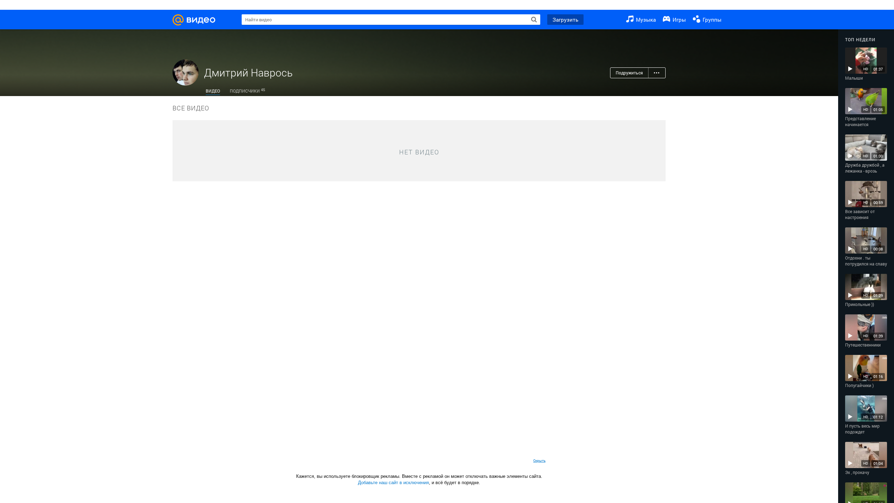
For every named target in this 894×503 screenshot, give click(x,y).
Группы (711, 19)
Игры (678, 19)
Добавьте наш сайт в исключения (393, 482)
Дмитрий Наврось (248, 72)
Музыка (645, 19)
